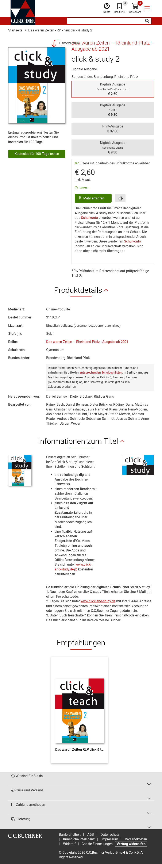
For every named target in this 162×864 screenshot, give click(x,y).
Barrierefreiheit (70, 835)
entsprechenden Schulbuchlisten (101, 372)
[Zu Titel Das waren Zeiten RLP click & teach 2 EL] (79, 703)
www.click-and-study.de (98, 601)
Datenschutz (110, 835)
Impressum (109, 839)
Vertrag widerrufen (131, 844)
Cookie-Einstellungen (97, 844)
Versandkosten (136, 839)
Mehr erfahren (94, 198)
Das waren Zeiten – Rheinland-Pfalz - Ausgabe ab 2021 (87, 342)
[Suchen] (147, 21)
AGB (90, 835)
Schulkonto (90, 218)
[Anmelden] (107, 7)
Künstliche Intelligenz (79, 839)
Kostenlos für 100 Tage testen (37, 154)
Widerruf (69, 844)
